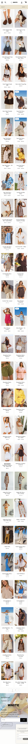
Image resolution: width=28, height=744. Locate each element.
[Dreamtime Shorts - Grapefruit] (21, 371)
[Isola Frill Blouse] (21, 562)
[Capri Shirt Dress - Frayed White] (7, 127)
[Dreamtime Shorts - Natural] (7, 398)
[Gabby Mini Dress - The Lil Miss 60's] (7, 508)
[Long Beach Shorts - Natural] (7, 643)
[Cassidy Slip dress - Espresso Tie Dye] (21, 208)
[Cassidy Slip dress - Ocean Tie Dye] (7, 235)
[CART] (26, 2)
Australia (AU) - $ (6, 724)
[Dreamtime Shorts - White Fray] (7, 425)
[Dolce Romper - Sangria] (7, 316)
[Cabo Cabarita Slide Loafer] (7, 18)
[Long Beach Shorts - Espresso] (21, 616)
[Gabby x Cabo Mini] (21, 508)
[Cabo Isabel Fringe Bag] (21, 72)
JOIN (23, 720)
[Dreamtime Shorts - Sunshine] (21, 398)
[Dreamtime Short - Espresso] (7, 343)
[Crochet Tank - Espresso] (21, 262)
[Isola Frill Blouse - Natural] (7, 589)
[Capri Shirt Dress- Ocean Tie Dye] (7, 181)
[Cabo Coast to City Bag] (21, 18)
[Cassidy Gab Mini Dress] (21, 181)
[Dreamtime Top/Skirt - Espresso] (21, 452)
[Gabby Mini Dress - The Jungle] (7, 481)
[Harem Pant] (7, 535)
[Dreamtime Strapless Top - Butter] (21, 425)
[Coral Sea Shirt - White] (21, 235)
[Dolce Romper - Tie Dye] (21, 316)
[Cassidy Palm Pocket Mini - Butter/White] (7, 208)
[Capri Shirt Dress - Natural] (21, 127)
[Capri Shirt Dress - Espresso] (21, 99)
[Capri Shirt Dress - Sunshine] (21, 154)
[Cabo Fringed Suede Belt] (7, 72)
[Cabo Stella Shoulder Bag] (7, 99)
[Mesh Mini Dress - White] (7, 670)
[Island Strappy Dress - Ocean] (7, 562)
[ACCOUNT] (22, 2)
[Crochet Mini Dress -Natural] (7, 262)
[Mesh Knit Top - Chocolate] (21, 643)
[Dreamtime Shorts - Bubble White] (21, 343)
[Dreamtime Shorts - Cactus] (7, 371)
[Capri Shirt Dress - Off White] (7, 154)
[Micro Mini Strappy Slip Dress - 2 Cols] (21, 670)
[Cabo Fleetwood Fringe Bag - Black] (7, 45)
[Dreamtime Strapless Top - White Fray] (7, 452)
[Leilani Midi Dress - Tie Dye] (7, 616)
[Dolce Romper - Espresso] (21, 289)
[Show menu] (2, 2)
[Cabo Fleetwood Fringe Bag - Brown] (21, 45)
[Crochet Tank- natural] (7, 289)
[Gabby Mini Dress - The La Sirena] (21, 481)
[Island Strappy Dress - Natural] (21, 535)
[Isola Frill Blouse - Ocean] (21, 589)
